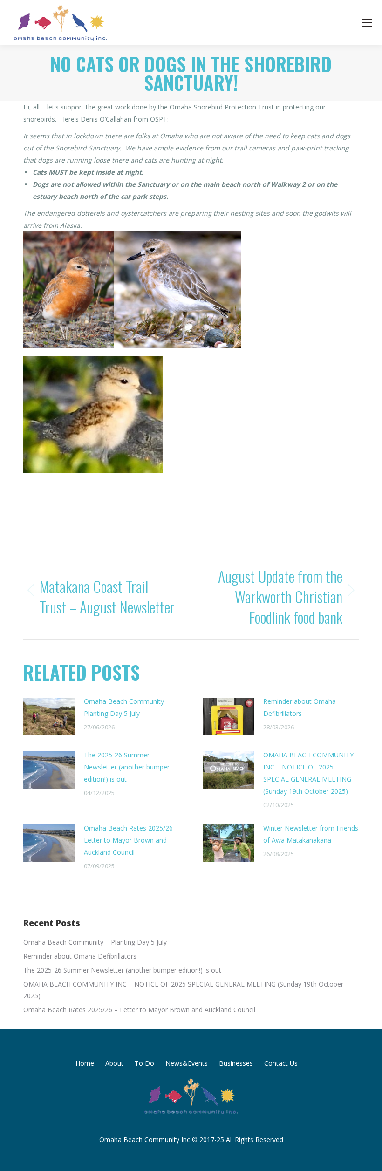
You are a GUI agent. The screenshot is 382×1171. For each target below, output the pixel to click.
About (114, 1063)
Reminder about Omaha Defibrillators (299, 707)
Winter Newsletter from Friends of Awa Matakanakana (310, 834)
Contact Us (281, 1063)
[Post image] (49, 716)
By (197, 509)
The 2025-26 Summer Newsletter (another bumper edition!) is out (127, 766)
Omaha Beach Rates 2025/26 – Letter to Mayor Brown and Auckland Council (131, 840)
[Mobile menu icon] (367, 22)
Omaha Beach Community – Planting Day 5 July (127, 707)
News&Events (186, 1063)
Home (84, 1063)
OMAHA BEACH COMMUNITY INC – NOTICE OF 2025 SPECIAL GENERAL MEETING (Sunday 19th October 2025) (308, 773)
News (163, 509)
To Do (144, 1063)
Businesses (236, 1063)
